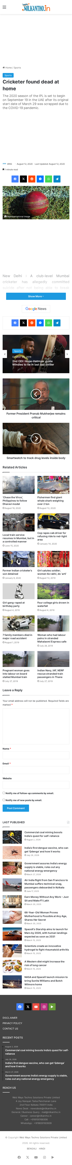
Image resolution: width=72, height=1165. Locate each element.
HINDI (42, 1148)
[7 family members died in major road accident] (19, 623)
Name (7, 748)
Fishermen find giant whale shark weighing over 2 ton (50, 500)
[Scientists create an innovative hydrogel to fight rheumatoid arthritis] (12, 950)
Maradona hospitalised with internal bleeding (30, 363)
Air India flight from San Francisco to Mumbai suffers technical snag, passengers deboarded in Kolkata (46, 884)
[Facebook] (15, 179)
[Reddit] (31, 179)
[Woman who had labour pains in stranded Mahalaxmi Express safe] (53, 623)
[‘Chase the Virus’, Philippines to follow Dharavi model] (19, 485)
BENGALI (32, 1148)
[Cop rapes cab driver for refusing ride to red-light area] (53, 521)
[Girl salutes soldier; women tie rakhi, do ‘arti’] (53, 559)
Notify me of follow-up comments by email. (30, 793)
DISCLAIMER (10, 1017)
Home (8, 67)
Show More (35, 296)
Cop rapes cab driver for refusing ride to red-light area (52, 536)
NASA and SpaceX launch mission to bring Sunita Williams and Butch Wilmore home (46, 981)
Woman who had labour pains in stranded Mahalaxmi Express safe (51, 638)
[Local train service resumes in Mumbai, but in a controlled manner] (19, 522)
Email (7, 763)
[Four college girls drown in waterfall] (53, 591)
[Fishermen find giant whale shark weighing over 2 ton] (53, 485)
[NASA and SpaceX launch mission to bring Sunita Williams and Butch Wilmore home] (12, 981)
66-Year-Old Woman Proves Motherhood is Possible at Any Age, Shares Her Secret (45, 916)
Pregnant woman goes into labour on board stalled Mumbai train (16, 673)
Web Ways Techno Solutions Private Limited (43, 1137)
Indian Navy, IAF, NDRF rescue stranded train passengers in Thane (50, 673)
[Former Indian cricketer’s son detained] (19, 559)
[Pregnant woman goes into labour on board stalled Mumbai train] (19, 659)
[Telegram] (56, 179)
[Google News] (36, 309)
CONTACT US (10, 1028)
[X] (23, 179)
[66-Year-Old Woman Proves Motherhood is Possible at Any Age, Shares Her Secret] (12, 917)
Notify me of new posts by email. (24, 800)
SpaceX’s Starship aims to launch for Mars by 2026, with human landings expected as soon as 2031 (46, 933)
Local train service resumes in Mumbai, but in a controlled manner (18, 538)
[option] (36, 354)
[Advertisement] (36, 39)
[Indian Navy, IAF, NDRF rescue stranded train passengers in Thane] (53, 659)
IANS (9, 164)
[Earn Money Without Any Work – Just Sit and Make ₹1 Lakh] (12, 901)
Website (7, 778)
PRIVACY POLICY (12, 1023)
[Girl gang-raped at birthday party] (19, 591)
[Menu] (4, 8)
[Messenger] (40, 179)
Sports (17, 67)
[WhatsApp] (48, 179)
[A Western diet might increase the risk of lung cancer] (12, 966)
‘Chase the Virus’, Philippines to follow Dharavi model (15, 500)
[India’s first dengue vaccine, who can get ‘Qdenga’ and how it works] (12, 852)
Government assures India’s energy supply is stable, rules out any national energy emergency (45, 867)
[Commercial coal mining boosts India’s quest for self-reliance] (12, 837)
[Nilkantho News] (36, 7)
